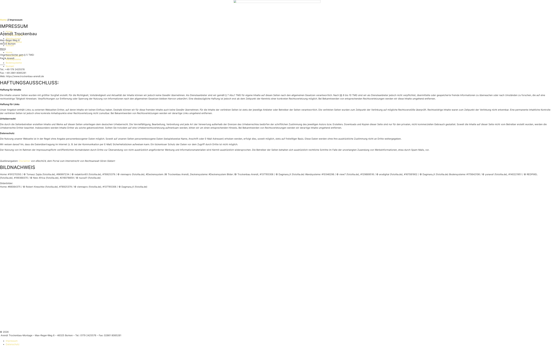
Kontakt (10, 66)
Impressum (12, 340)
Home (9, 52)
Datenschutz (12, 344)
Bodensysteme (14, 62)
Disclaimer (25, 160)
